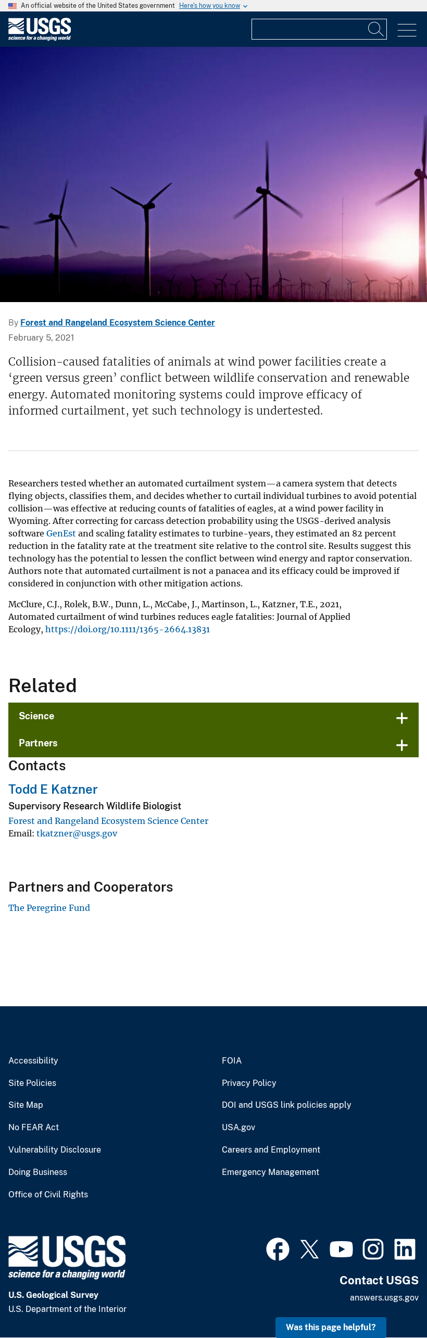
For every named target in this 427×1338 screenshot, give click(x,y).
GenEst (61, 533)
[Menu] (407, 30)
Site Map (25, 1105)
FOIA (232, 1061)
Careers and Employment (271, 1150)
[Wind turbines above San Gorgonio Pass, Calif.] (213, 174)
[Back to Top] (389, 1300)
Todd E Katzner (53, 789)
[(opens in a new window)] (278, 1247)
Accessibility (33, 1061)
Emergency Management (270, 1172)
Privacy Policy (249, 1083)
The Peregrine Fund (49, 908)
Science (36, 715)
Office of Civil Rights (48, 1194)
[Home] (39, 38)
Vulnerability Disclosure (54, 1150)
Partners (38, 742)
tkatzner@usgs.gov (76, 833)
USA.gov (238, 1127)
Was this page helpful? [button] (331, 1327)
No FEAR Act (33, 1127)
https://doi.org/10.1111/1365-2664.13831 (127, 629)
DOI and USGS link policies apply (286, 1105)
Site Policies (32, 1083)
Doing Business (37, 1172)
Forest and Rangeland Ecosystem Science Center (117, 323)
